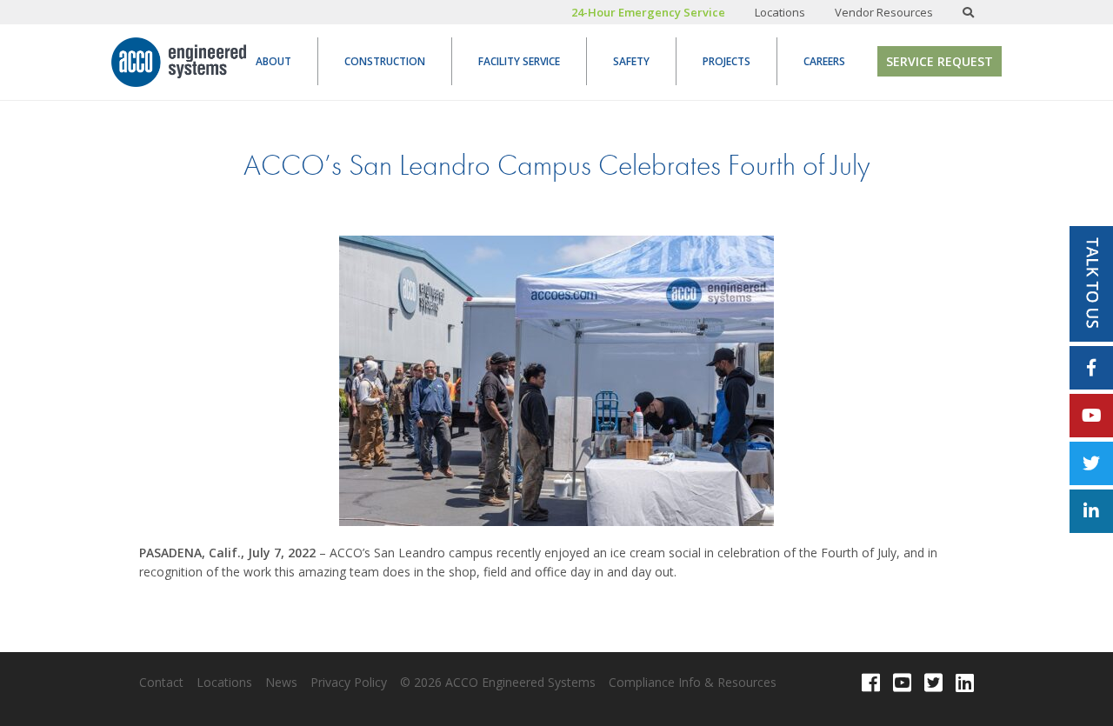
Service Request (939, 61)
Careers (824, 61)
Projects (726, 61)
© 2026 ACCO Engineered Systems (498, 682)
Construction (384, 61)
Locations (780, 12)
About (273, 61)
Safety (631, 61)
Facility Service (519, 61)
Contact (161, 682)
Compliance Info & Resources (692, 682)
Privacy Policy (348, 682)
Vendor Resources (884, 12)
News (281, 682)
